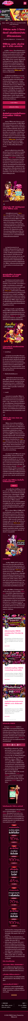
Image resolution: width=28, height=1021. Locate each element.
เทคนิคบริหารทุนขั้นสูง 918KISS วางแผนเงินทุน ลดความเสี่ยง (14, 669)
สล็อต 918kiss (12, 157)
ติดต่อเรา (14, 780)
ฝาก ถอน (21, 737)
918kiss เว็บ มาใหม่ (15, 316)
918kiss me (19, 466)
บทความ (14, 26)
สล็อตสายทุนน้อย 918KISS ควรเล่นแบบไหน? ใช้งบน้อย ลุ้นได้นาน (14, 633)
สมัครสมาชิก (13, 727)
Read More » (7, 646)
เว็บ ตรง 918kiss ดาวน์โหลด (22, 1005)
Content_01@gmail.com (10, 39)
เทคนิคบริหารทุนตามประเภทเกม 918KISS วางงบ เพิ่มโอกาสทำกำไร (14, 703)
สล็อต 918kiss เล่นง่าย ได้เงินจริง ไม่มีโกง (7, 1005)
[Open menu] (25, 3)
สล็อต (21, 77)
